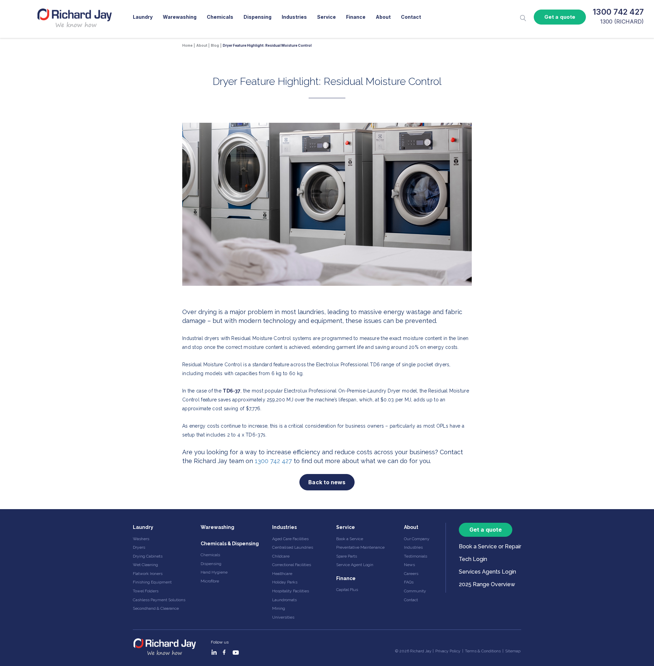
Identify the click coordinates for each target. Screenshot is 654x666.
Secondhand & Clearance (156, 608)
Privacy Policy (448, 651)
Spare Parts (346, 556)
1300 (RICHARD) (622, 21)
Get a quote (559, 17)
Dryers (139, 547)
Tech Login (473, 559)
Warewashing (180, 17)
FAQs (409, 582)
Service (326, 17)
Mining (278, 608)
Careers (411, 573)
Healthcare (282, 573)
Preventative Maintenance (360, 547)
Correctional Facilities (291, 564)
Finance (355, 17)
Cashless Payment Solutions (159, 599)
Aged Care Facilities (290, 538)
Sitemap (512, 651)
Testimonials (415, 556)
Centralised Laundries (292, 547)
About (383, 17)
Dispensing (257, 17)
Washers (141, 538)
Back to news (326, 482)
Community (415, 591)
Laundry (143, 17)
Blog (215, 45)
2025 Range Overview (487, 584)
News (409, 564)
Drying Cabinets (147, 556)
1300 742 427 (618, 12)
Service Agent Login (354, 564)
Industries (294, 17)
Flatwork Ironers (147, 573)
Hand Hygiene (214, 572)
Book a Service (349, 538)
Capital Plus (347, 589)
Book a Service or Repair (490, 546)
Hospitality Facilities (290, 591)
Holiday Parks (284, 582)
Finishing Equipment (152, 582)
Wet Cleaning (145, 564)
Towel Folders (145, 591)
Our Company (417, 538)
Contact (411, 17)
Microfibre (210, 581)
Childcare (281, 556)
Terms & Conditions (483, 651)
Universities (283, 617)
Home (187, 45)
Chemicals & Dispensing (230, 543)
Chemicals (220, 17)
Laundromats (284, 599)
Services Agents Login (487, 571)
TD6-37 (231, 391)
